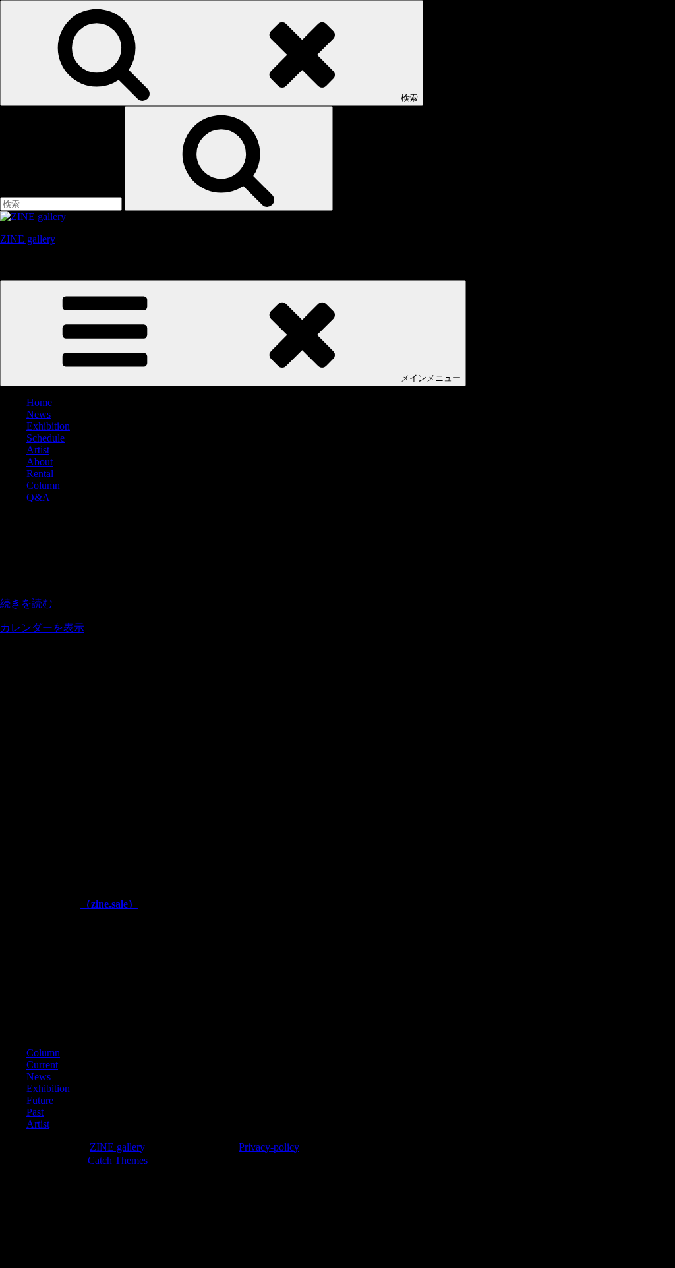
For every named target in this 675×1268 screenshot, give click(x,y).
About (39, 461)
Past (35, 1112)
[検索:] (62, 203)
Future (39, 1100)
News (38, 414)
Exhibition (48, 426)
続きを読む (26, 603)
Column (43, 485)
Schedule (45, 438)
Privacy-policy (269, 1147)
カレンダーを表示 (42, 627)
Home (39, 402)
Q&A (38, 497)
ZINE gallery (27, 239)
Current (42, 1064)
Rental (39, 473)
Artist (37, 449)
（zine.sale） (109, 903)
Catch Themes (118, 1160)
